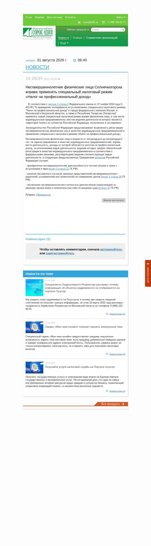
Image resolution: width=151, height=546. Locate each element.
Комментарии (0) (117, 314)
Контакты (70, 17)
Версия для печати (114, 200)
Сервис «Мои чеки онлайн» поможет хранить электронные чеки (83, 326)
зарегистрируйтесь (60, 253)
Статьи (77, 37)
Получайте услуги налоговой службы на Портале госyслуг (80, 366)
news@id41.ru (90, 22)
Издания (39, 17)
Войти (119, 17)
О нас (29, 17)
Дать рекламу (147, 273)
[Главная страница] (38, 33)
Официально (43, 194)
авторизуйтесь (111, 249)
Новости (63, 37)
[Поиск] (123, 30)
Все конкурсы (110, 403)
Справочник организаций (101, 37)
